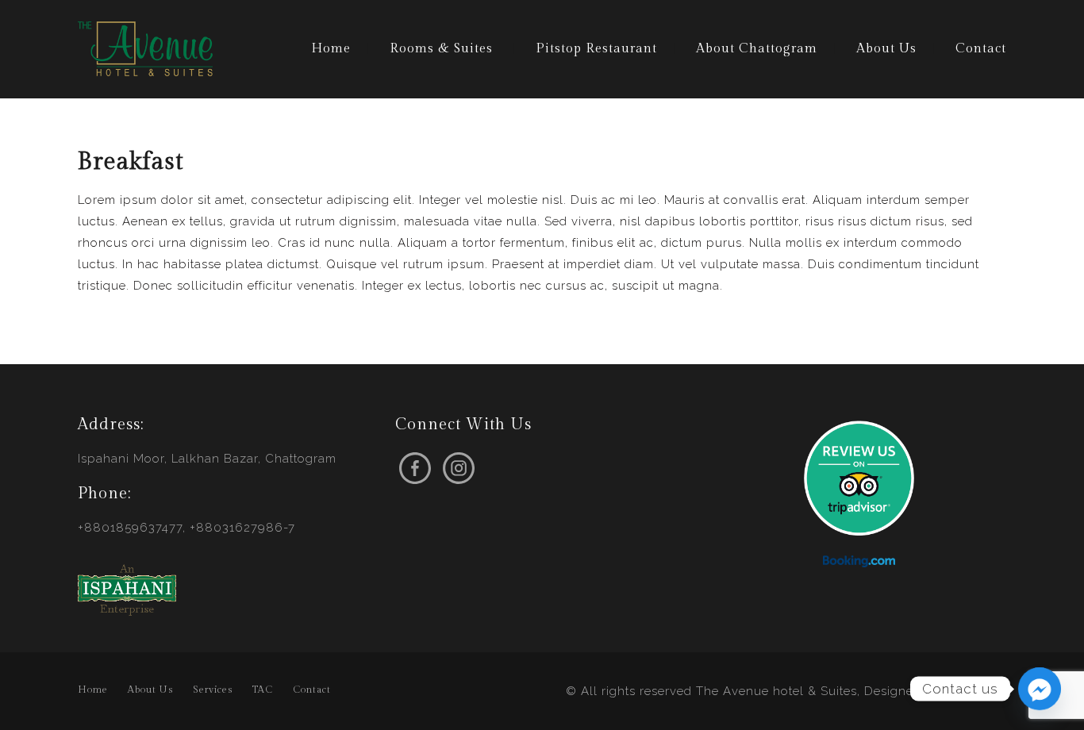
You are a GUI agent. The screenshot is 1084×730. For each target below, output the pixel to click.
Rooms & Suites (441, 48)
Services (213, 689)
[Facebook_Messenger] (1039, 688)
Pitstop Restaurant (596, 48)
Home (331, 48)
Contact (980, 48)
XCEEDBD (975, 691)
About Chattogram (756, 48)
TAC (262, 689)
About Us (886, 48)
